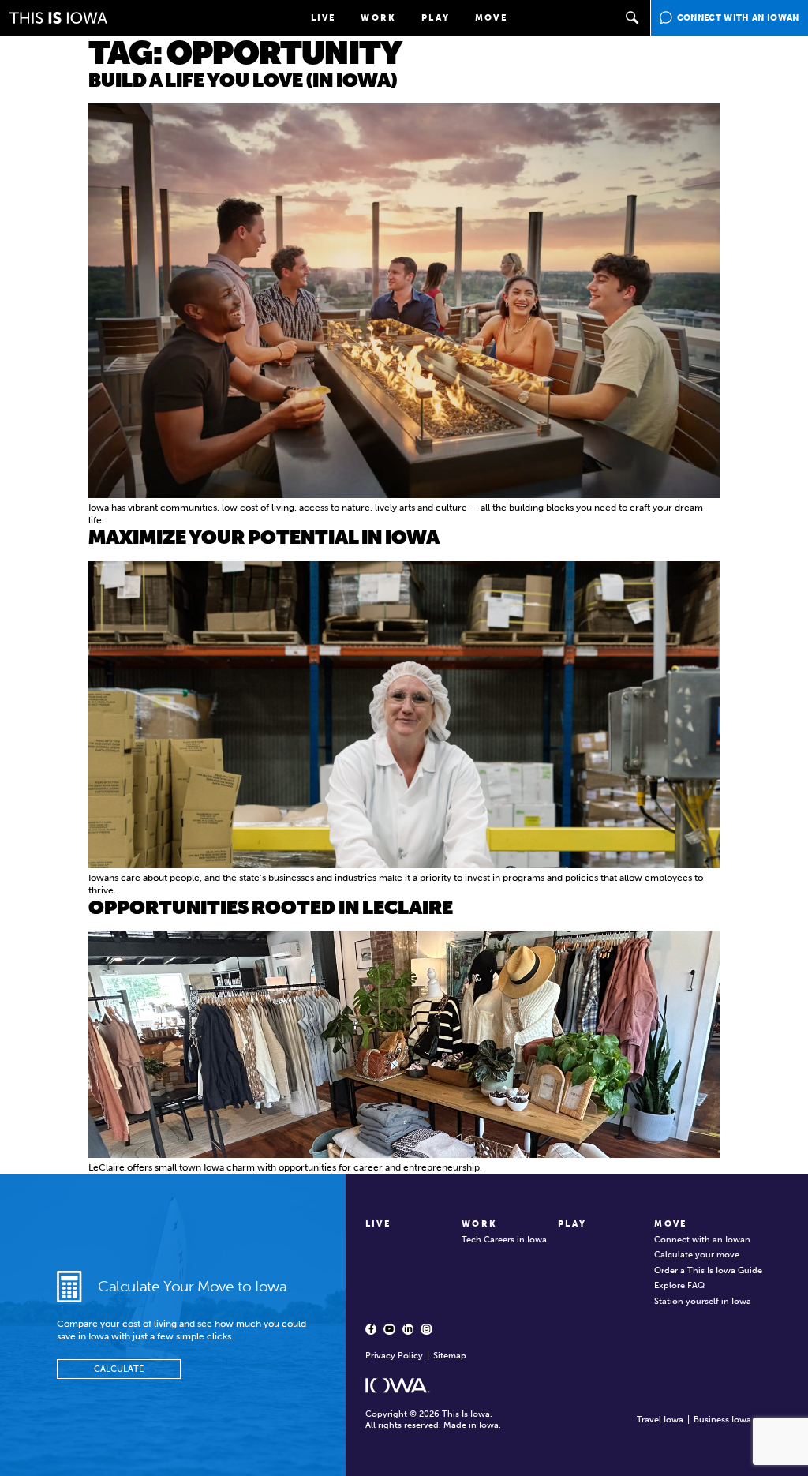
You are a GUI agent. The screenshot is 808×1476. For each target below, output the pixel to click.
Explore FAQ (679, 1285)
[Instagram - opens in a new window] (426, 1329)
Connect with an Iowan (702, 1239)
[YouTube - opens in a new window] (389, 1329)
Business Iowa (722, 1419)
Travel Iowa (660, 1419)
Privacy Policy (394, 1356)
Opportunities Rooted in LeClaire (270, 907)
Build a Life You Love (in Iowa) (242, 80)
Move (491, 18)
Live (323, 18)
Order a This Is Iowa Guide (708, 1270)
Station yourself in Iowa (702, 1301)
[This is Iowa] (58, 18)
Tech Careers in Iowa (504, 1239)
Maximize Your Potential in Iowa (264, 537)
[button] (633, 18)
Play (435, 18)
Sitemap (449, 1356)
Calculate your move (696, 1254)
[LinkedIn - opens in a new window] (407, 1329)
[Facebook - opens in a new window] (370, 1329)
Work (378, 18)
